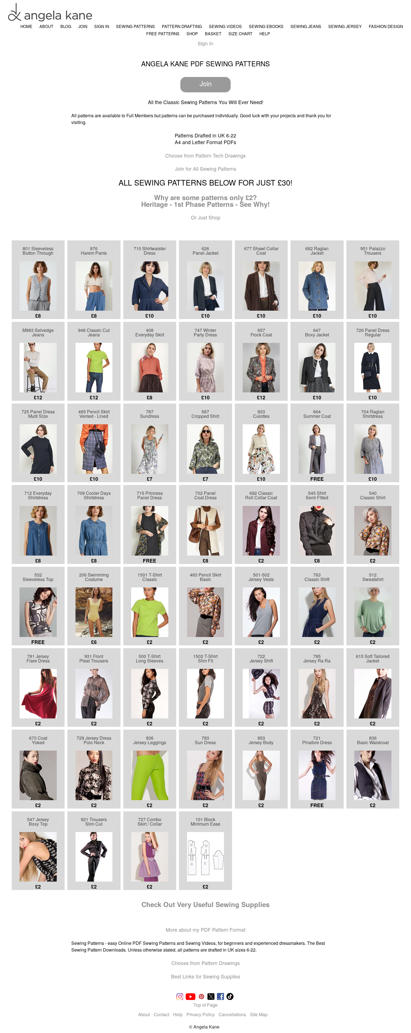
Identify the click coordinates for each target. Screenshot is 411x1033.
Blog (65, 26)
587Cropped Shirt (205, 413)
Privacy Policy (200, 1014)
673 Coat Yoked (38, 740)
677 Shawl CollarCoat (261, 250)
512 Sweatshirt (372, 576)
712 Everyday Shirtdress (38, 495)
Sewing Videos (225, 26)
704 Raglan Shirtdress (372, 413)
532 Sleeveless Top (38, 576)
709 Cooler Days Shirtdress (94, 495)
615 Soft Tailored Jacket (372, 658)
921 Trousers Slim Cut (94, 821)
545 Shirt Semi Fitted (317, 495)
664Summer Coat (317, 413)
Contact (161, 1014)
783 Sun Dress (205, 740)
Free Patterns (162, 33)
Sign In (205, 43)
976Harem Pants (94, 250)
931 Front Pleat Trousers (93, 658)
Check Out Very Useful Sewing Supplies (205, 904)
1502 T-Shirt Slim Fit (205, 658)
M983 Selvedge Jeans (38, 332)
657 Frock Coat (261, 332)
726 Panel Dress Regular (372, 332)
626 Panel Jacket (205, 250)
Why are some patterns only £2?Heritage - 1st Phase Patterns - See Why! (205, 201)
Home (26, 26)
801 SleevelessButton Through (38, 250)
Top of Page (205, 1005)
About (46, 26)
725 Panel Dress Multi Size (38, 413)
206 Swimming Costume (94, 576)
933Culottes (261, 413)
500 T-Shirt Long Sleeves (149, 658)
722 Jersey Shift (261, 658)
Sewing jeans (305, 26)
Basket (213, 33)
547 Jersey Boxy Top (38, 821)
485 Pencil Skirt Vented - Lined (94, 413)
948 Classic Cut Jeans (94, 332)
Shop (192, 33)
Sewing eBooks (266, 26)
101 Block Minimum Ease (205, 821)
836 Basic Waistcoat (373, 740)
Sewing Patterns (135, 26)
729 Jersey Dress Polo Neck (94, 740)
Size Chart (240, 33)
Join (206, 83)
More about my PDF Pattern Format (205, 929)
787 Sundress (149, 413)
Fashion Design (386, 26)
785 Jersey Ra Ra (316, 658)
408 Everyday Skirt (149, 332)
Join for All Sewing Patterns (205, 168)
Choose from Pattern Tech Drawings (205, 155)
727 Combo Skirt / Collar (150, 821)
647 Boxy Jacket (317, 332)
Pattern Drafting (182, 26)
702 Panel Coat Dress (205, 495)
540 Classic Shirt (372, 495)
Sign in (101, 26)
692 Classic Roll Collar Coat (261, 495)
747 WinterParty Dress (205, 332)
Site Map (259, 1014)
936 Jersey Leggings (149, 740)
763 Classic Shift (316, 576)
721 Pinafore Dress (317, 740)
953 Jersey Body (261, 740)
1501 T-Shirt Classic (150, 576)
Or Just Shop (205, 217)
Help (264, 33)
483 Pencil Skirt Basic (205, 576)
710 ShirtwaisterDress (150, 250)
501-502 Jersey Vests (261, 576)
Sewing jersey (345, 26)
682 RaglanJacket (317, 250)
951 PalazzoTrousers (372, 250)
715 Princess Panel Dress (150, 495)
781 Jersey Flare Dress (38, 658)
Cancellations (233, 1014)
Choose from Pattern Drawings (205, 962)
